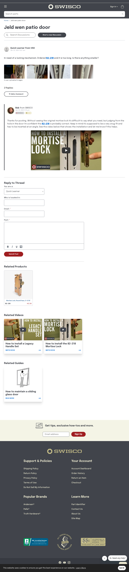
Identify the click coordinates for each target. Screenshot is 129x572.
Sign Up (78, 434)
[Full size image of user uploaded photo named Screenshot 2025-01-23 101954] (14, 72)
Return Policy (30, 473)
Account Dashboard (81, 469)
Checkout (76, 483)
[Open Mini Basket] (123, 6)
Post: (6, 220)
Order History (78, 473)
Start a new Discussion (52, 35)
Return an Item (78, 478)
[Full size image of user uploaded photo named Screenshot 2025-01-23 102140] (37, 72)
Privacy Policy (30, 478)
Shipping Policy (31, 469)
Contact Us (77, 509)
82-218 (50, 58)
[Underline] (16, 246)
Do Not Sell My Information (37, 487)
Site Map (75, 518)
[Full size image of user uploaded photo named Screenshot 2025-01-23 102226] (82, 72)
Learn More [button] (81, 568)
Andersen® (29, 504)
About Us (75, 514)
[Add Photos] (21, 246)
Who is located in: (12, 198)
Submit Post (13, 254)
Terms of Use (30, 483)
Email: (6, 209)
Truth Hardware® (32, 514)
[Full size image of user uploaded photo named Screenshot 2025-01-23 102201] (60, 72)
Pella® (26, 509)
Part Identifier (78, 504)
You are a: (8, 186)
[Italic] (12, 246)
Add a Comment (16, 94)
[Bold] (8, 246)
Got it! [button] (121, 568)
